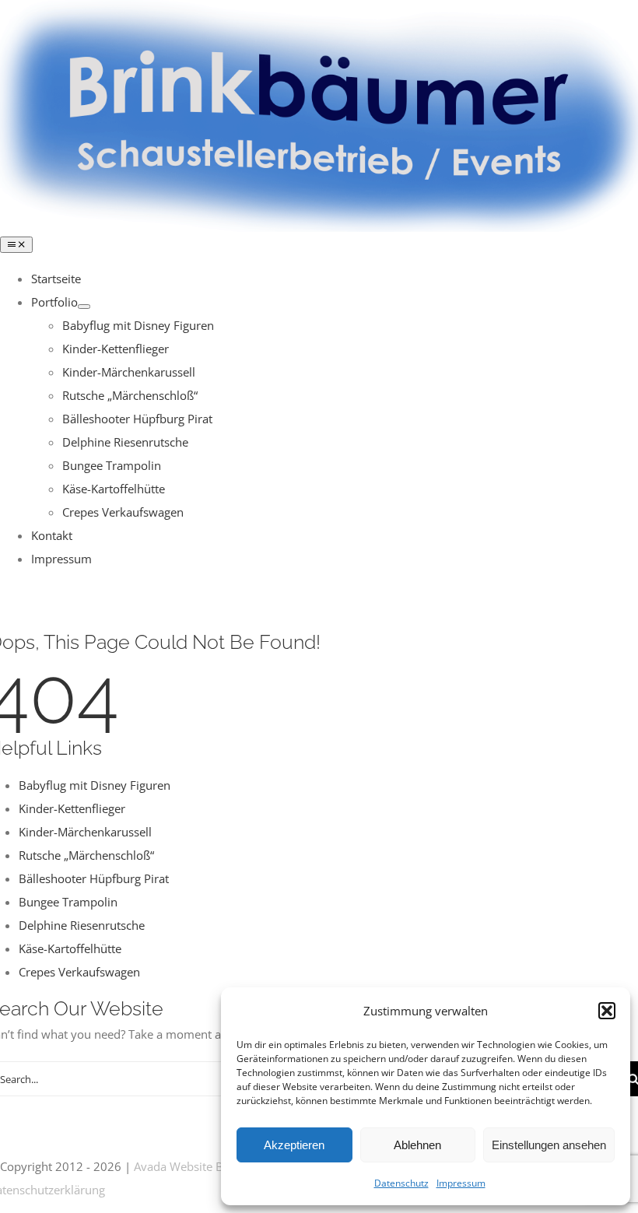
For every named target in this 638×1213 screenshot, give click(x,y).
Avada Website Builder (194, 1166)
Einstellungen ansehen (549, 1145)
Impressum (461, 1183)
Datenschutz (401, 1183)
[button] (607, 1010)
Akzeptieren (294, 1145)
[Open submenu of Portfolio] (84, 306)
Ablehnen (417, 1145)
